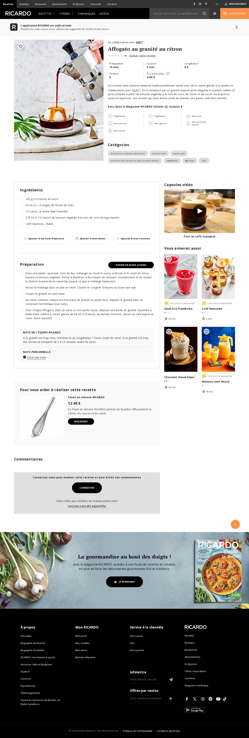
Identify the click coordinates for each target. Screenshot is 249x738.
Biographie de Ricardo (33, 643)
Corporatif (95, 4)
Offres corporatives (195, 671)
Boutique (24, 4)
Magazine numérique (196, 685)
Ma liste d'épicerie (85, 657)
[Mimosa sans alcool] (218, 349)
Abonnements (59, 4)
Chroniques (86, 13)
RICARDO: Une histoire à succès (38, 657)
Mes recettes (82, 643)
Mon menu (81, 650)
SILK (136, 90)
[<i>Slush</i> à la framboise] (180, 276)
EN (217, 4)
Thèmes (64, 13)
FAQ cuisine (136, 636)
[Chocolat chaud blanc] (180, 349)
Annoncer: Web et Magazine (36, 664)
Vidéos (104, 13)
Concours (26, 678)
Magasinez (81, 421)
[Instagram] (203, 699)
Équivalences (28, 685)
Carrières (112, 4)
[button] (204, 13)
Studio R (25, 671)
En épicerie (78, 4)
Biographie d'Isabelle (32, 650)
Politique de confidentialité (137, 731)
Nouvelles (26, 636)
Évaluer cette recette (142, 55)
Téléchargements (30, 693)
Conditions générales (168, 731)
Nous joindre (137, 650)
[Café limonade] (218, 276)
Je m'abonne (127, 581)
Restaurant (40, 4)
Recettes (8, 4)
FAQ (132, 643)
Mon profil (81, 636)
